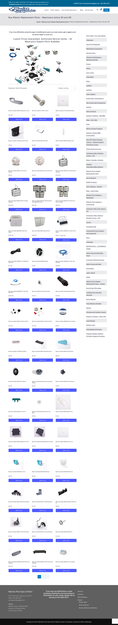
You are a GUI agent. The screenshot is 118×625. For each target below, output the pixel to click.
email (69, 32)
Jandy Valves (90, 273)
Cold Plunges (90, 321)
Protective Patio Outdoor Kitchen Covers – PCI (94, 217)
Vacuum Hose (90, 53)
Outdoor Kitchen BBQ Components (93, 134)
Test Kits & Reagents (93, 44)
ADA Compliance (82, 597)
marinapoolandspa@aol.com (91, 3)
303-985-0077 (105, 3)
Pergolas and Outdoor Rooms (96, 312)
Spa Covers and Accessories (95, 103)
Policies (80, 600)
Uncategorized (91, 227)
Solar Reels (90, 77)
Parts (88, 238)
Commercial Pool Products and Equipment (95, 232)
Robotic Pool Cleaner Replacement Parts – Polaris (95, 283)
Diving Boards (91, 299)
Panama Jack (90, 325)
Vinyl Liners (90, 73)
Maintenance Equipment (94, 49)
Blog (81, 10)
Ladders (89, 85)
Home (46, 10)
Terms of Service (84, 605)
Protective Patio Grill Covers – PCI (96, 210)
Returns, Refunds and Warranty (88, 608)
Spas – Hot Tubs (91, 120)
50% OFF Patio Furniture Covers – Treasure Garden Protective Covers (95, 142)
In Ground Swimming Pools (95, 260)
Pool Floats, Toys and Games (96, 36)
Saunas (88, 308)
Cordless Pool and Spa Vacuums (93, 294)
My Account (89, 10)
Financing (80, 594)
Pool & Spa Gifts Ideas (93, 288)
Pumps (88, 64)
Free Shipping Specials (93, 303)
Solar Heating (90, 94)
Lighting (89, 90)
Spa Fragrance (91, 178)
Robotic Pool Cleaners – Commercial (94, 203)
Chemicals (89, 40)
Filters (88, 68)
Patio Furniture (91, 111)
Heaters (88, 107)
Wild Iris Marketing (86, 622)
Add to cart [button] (19, 119)
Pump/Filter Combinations (95, 98)
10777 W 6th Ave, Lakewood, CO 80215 (20, 596)
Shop (106, 10)
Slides (88, 277)
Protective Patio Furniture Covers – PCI (94, 154)
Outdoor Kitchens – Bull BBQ (95, 116)
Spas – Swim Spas (92, 191)
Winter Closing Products (94, 128)
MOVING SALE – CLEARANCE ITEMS (96, 247)
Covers (88, 222)
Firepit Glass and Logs (93, 149)
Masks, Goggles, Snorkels (94, 160)
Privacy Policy (83, 602)
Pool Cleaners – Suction (94, 186)
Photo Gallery (55, 10)
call (64, 32)
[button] (77, 10)
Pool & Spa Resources (69, 10)
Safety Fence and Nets (93, 264)
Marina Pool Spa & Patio (48, 622)
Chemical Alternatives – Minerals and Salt (94, 58)
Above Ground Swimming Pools (94, 254)
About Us (80, 591)
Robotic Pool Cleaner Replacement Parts (55, 22)
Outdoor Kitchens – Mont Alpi (96, 316)
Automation (90, 268)
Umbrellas (89, 242)
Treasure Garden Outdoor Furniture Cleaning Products (95, 335)
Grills (88, 124)
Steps (88, 81)
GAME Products (91, 182)
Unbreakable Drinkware (94, 329)
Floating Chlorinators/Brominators (94, 166)
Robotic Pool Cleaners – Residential (94, 196)
